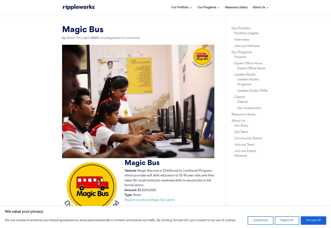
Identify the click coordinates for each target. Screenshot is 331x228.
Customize (260, 220)
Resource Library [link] (236, 7)
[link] (79, 7)
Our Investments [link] (249, 108)
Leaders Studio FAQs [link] (252, 90)
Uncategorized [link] (110, 38)
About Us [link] (259, 7)
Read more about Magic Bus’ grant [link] (150, 200)
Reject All (287, 220)
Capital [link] (239, 97)
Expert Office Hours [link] (248, 63)
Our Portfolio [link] (180, 7)
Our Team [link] (241, 132)
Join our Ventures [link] (247, 46)
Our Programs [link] (206, 7)
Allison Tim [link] (73, 38)
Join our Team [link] (244, 144)
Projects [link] (240, 57)
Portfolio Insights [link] (246, 33)
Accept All (313, 220)
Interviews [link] (241, 39)
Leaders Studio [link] (245, 74)
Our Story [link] (241, 125)
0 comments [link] (131, 38)
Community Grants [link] (248, 138)
